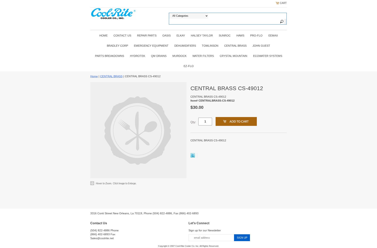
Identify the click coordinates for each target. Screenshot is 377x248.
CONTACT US (122, 35)
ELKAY (181, 35)
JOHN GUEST (261, 45)
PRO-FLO (256, 35)
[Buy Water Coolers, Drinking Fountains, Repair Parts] (113, 13)
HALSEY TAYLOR (202, 35)
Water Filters (203, 55)
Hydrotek (137, 55)
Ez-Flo (189, 66)
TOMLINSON (210, 45)
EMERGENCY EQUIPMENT (151, 45)
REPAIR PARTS (146, 35)
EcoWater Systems (267, 55)
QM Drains (159, 55)
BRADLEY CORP (117, 45)
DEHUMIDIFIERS (185, 45)
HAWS (240, 35)
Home (103, 35)
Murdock (179, 55)
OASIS (166, 35)
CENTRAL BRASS (235, 45)
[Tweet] (192, 156)
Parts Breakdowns (109, 55)
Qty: (193, 122)
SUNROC (225, 35)
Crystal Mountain (233, 55)
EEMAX (273, 35)
